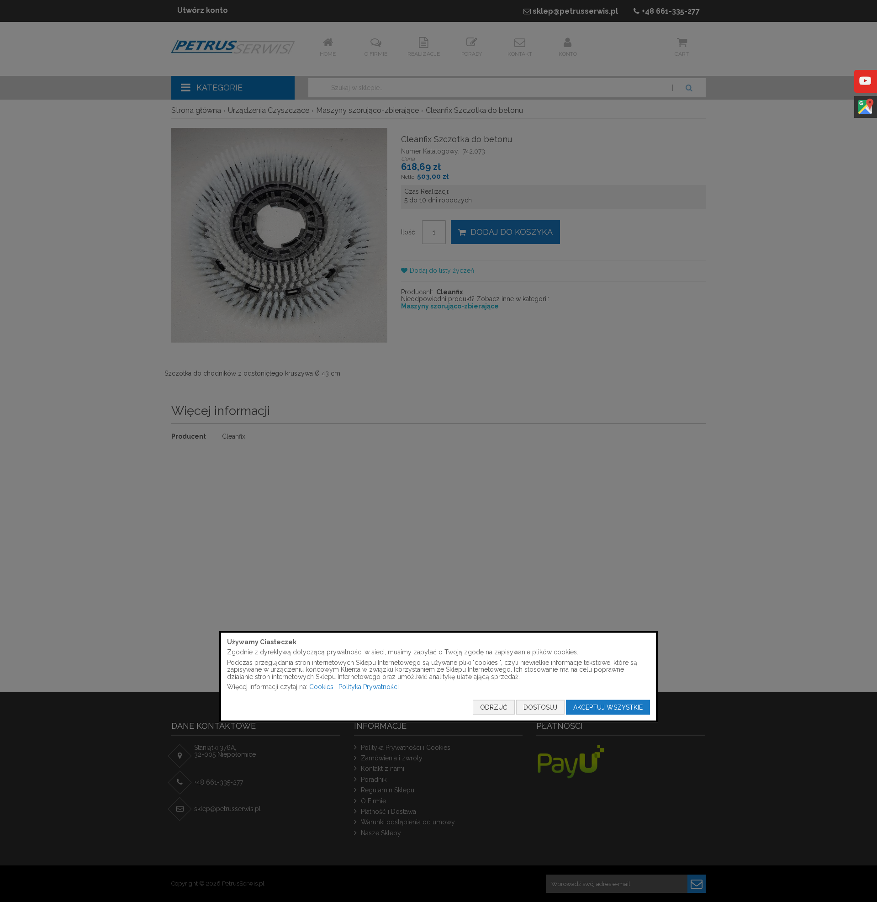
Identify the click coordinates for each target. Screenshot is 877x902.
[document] (438, 676)
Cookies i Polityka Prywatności (354, 686)
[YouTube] (865, 87)
